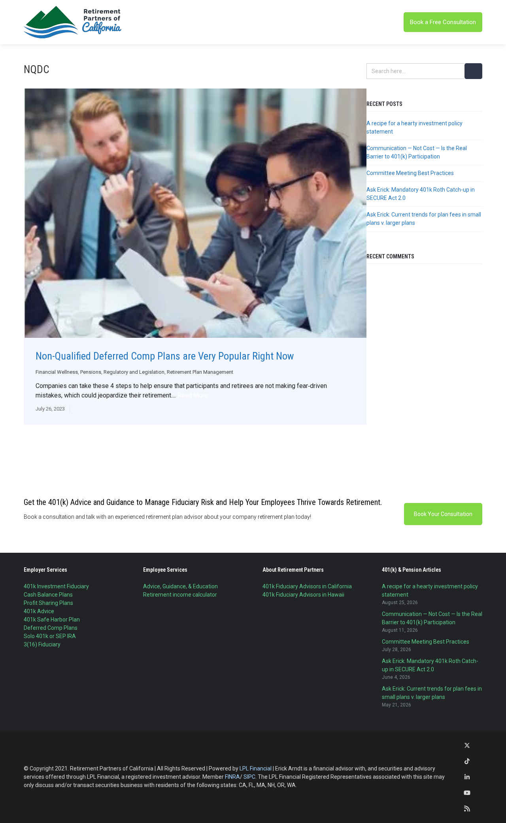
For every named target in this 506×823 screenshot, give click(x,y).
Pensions (90, 372)
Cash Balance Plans (48, 594)
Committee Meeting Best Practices (410, 173)
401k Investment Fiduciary (56, 586)
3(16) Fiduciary (42, 644)
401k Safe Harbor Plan (52, 619)
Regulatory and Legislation (134, 372)
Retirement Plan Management (200, 372)
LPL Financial (256, 768)
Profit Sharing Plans (48, 603)
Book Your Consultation (443, 514)
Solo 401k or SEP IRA (50, 636)
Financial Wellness (57, 372)
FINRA (232, 777)
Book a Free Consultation (443, 22)
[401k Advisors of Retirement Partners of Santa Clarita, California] (73, 22)
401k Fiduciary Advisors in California (307, 586)
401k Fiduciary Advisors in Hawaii (303, 594)
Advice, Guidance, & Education (180, 586)
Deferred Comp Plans (50, 628)
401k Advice (39, 611)
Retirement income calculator (180, 594)
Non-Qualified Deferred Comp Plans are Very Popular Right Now (165, 356)
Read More (192, 395)
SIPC (249, 777)
